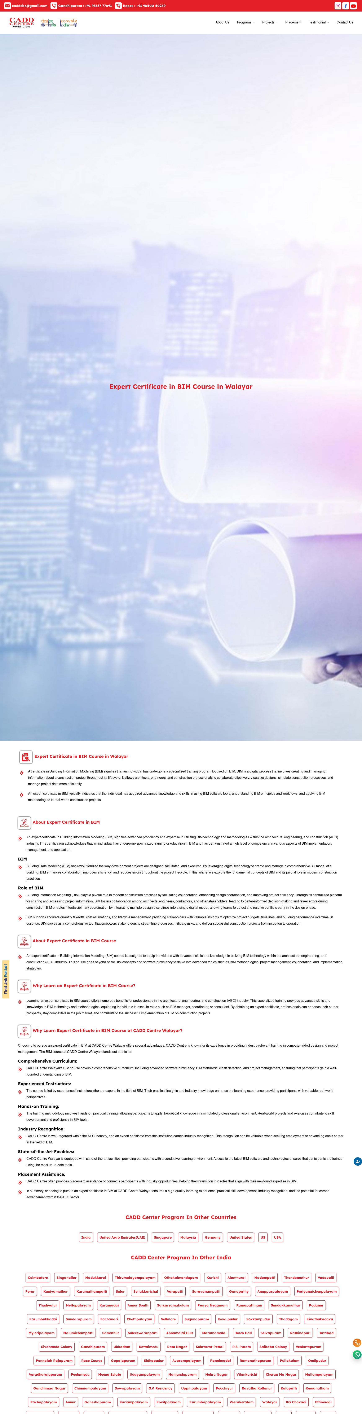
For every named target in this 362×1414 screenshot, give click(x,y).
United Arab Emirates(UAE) (122, 1237)
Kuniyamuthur (55, 1291)
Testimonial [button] (318, 22)
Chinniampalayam (90, 1388)
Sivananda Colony (56, 1347)
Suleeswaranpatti (143, 1333)
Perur (30, 1291)
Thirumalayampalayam (135, 1277)
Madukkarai (95, 1277)
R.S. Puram (241, 1347)
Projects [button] (268, 22)
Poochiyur (224, 1388)
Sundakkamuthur (285, 1305)
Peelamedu (80, 1374)
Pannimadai (220, 1360)
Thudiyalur (48, 1305)
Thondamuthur (296, 1277)
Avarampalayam (186, 1360)
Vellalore (168, 1319)
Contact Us (345, 22)
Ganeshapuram (97, 1402)
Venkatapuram (308, 1347)
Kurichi (213, 1277)
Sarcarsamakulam (173, 1305)
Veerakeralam (241, 1402)
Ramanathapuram (255, 1360)
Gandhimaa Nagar (49, 1388)
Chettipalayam (139, 1319)
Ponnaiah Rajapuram (54, 1360)
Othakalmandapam (181, 1277)
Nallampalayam (319, 1374)
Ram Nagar (177, 1347)
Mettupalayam (78, 1305)
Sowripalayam (127, 1388)
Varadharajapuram (45, 1374)
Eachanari (109, 1319)
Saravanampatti (206, 1291)
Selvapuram (271, 1333)
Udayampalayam (145, 1374)
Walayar (269, 1402)
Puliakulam (289, 1360)
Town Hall (243, 1333)
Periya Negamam (213, 1305)
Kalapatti (289, 1388)
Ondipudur (317, 1360)
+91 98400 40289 (144, 6)
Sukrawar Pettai (210, 1347)
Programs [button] (244, 22)
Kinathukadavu (319, 1319)
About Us (222, 22)
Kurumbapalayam (205, 1402)
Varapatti (175, 1291)
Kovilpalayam (168, 1402)
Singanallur (66, 1277)
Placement (293, 22)
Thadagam (288, 1319)
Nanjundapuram (182, 1374)
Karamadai (109, 1305)
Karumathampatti (91, 1291)
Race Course (91, 1360)
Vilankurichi (247, 1374)
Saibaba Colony (273, 1347)
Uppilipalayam (194, 1388)
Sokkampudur (258, 1319)
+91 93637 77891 (85, 6)
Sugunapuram (197, 1319)
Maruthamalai (214, 1333)
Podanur (316, 1305)
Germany (213, 1237)
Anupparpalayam (272, 1291)
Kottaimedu (148, 1347)
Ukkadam (122, 1347)
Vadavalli (326, 1277)
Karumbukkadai (43, 1319)
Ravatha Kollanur (257, 1388)
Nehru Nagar (216, 1374)
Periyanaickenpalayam (317, 1291)
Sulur (120, 1291)
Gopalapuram (123, 1360)
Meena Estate (109, 1374)
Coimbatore (38, 1277)
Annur (71, 1402)
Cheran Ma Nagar (281, 1374)
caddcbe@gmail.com (29, 6)
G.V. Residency (160, 1388)
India (86, 1237)
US (263, 1237)
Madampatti (264, 1277)
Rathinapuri (300, 1333)
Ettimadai (323, 1402)
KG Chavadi (296, 1402)
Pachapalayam (43, 1402)
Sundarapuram (79, 1319)
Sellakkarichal (145, 1291)
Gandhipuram (93, 1347)
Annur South (138, 1305)
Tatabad (326, 1333)
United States (240, 1237)
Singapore (163, 1237)
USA (277, 1237)
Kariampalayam (134, 1402)
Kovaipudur (228, 1319)
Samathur (110, 1333)
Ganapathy (239, 1291)
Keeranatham (317, 1388)
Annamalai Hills (179, 1333)
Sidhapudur (154, 1360)
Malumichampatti (78, 1333)
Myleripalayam (41, 1333)
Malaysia (188, 1237)
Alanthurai (237, 1277)
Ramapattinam (249, 1305)
